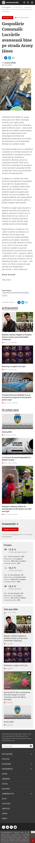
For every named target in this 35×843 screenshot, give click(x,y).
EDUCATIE (6, 788)
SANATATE (6, 779)
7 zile (9, 612)
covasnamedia (12, 2)
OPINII (4, 813)
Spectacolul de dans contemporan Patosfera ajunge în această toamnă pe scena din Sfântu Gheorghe (17, 695)
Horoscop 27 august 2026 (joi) (14, 366)
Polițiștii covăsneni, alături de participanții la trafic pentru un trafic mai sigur (17, 509)
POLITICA (5, 759)
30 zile (14, 612)
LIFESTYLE (6, 808)
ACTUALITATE (7, 17)
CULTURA (7, 687)
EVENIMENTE (7, 769)
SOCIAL (5, 784)
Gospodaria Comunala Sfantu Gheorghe (16, 293)
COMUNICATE (9, 716)
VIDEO (4, 818)
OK (33, 832)
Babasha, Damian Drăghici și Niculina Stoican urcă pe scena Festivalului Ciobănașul (17, 337)
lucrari (5, 295)
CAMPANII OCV (8, 793)
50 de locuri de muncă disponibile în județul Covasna (16, 458)
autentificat (14, 534)
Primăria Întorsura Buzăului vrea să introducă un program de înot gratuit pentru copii (16, 397)
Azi (5, 612)
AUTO (4, 798)
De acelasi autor (10, 410)
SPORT (4, 774)
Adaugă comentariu (10, 529)
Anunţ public (7, 432)
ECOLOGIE (6, 803)
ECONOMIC (6, 764)
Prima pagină (6, 7)
